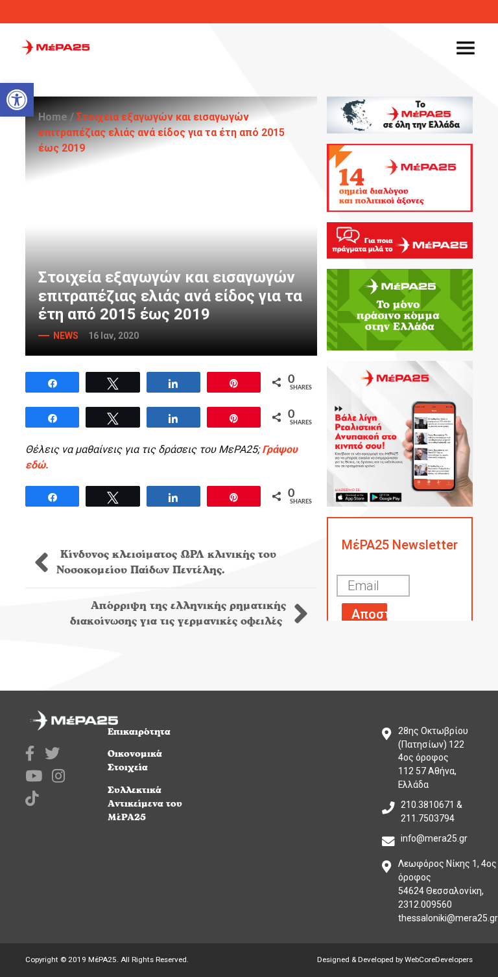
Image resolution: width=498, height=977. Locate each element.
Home (52, 117)
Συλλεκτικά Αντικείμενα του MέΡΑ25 (145, 803)
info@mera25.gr (434, 838)
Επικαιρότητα (139, 732)
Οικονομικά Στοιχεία (135, 760)
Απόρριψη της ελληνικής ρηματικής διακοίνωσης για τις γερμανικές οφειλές (178, 613)
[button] (17, 100)
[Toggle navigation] (465, 47)
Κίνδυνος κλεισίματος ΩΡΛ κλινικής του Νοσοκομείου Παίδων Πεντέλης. (166, 562)
